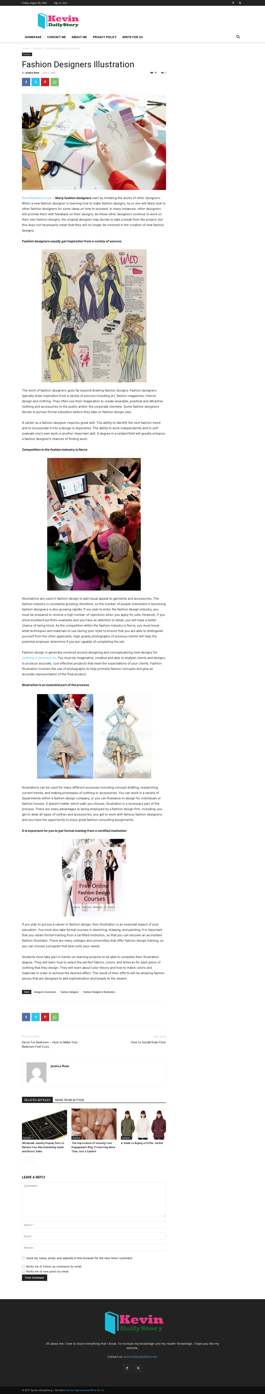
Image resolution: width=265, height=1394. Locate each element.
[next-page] (31, 1159)
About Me (79, 37)
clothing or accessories (39, 658)
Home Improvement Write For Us (85, 1390)
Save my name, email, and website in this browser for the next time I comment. (79, 1258)
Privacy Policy (105, 37)
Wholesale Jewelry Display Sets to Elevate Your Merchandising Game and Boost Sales (43, 1147)
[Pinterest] (45, 82)
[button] (238, 37)
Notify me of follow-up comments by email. (54, 1266)
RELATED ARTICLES (37, 1100)
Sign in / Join (60, 2)
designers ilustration (45, 991)
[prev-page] (24, 1159)
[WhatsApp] (55, 82)
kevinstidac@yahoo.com (140, 1357)
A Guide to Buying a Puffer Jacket (142, 1143)
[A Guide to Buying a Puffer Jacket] (143, 1124)
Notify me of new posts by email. (47, 1271)
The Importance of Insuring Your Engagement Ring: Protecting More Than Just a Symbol (93, 1147)
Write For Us (132, 37)
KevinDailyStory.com (37, 198)
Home (25, 48)
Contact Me (56, 37)
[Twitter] (240, 3)
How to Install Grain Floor (148, 1042)
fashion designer (70, 991)
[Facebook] (233, 3)
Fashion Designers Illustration (99, 991)
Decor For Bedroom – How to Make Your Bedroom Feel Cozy (50, 1044)
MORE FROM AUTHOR (69, 1100)
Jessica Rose (32, 72)
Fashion (37, 48)
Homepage (33, 37)
